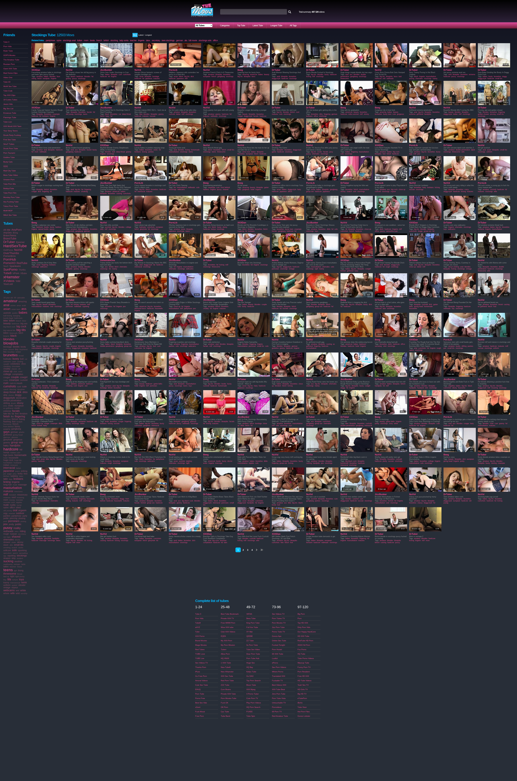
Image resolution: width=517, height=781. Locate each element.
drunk (13, 403)
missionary (22, 495)
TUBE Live (199, 658)
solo (14, 550)
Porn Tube (199, 694)
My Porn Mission (228, 645)
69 (15, 298)
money (12, 500)
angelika (451, 386)
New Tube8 (225, 667)
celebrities (15, 364)
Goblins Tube (9, 157)
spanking (22, 550)
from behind (8, 426)
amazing (22, 301)
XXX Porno (200, 636)
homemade (20, 455)
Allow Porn (225, 654)
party (24, 516)
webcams (9, 590)
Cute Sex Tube (201, 685)
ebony (20, 403)
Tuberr (223, 649)
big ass (23, 323)
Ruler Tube (8, 51)
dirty (5, 395)
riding (23, 531)
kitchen (6, 476)
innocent (14, 465)
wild (18, 593)
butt (22, 359)
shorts (17, 540)
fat (13, 413)
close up (7, 371)
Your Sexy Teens (10, 131)
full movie (193, 40)
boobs (16, 346)
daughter (21, 389)
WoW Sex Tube (10, 86)
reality (17, 528)
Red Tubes (200, 649)
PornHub (9, 259)
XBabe (23, 273)
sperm (15, 553)
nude (6, 505)
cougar (6, 377)
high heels (8, 455)
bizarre (6, 336)
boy (16, 349)
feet (17, 413)
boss (5, 349)
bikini (5, 333)
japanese (8, 470)
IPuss (197, 672)
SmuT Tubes (8, 144)
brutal (21, 356)
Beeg (15, 233)
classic (14, 369)
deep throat (9, 392)
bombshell (344, 463)
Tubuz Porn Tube (10, 206)
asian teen (15, 309)
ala (185, 40)
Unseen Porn (9, 179)
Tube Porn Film (9, 193)
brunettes (10, 355)
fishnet (15, 419)
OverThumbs (11, 253)
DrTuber (9, 242)
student (20, 558)
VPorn (16, 273)
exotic (17, 408)
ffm (12, 416)
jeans (17, 471)
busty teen (387, 114)
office (12, 507)
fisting (22, 419)
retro (17, 531)
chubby (6, 369)
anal (6, 305)
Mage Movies (201, 645)
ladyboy (14, 476)
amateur (10, 301)
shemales (8, 539)
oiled (18, 507)
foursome (7, 424)
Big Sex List (8, 108)
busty (16, 358)
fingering (20, 416)
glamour (6, 437)
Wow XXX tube (227, 627)
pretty (11, 524)
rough (6, 534)
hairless (206, 189)
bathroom (18, 318)
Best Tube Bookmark (230, 614)
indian (6, 465)
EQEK (223, 636)
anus (19, 305)
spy (4, 556)
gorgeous (17, 439)
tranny (6, 582)
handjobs (15, 445)
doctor (11, 395)
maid (15, 485)
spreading (23, 553)
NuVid (18, 250)
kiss (25, 473)
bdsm (12, 320)
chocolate (16, 366)
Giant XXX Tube (10, 69)
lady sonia (123, 40)
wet (17, 590)
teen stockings (168, 40)
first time (7, 419)
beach (18, 321)
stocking (114, 40)
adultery (74, 384)
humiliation (8, 463)
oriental (12, 513)
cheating (7, 366)
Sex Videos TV (201, 663)
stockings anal (69, 40)
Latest (141, 35)
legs (10, 479)
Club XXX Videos (228, 632)
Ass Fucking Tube (11, 202)
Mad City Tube (9, 171)
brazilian (11, 352)
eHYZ (197, 627)
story (391, 423)
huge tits (18, 460)
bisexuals (14, 333)
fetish (6, 416)
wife (12, 593)
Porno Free (200, 698)
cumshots (9, 386)
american (253, 74)
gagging (6, 429)
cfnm (23, 364)
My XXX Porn (226, 641)
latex (21, 476)
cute (24, 386)
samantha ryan (392, 231)
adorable (21, 298)
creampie (14, 380)
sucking (8, 561)
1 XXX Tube (226, 663)
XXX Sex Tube (227, 676)
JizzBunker (106, 70)
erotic (10, 406)
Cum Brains (226, 689)
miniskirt (12, 495)
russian (13, 534)
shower (6, 542)
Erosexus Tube (9, 113)
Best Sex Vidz (201, 703)
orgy (5, 513)
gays (6, 431)
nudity (13, 505)
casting (20, 361)
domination (21, 398)
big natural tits (9, 330)
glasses (14, 437)
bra (4, 352)
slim (11, 545)
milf (5, 494)
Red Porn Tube (227, 680)
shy (453, 308)
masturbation (12, 488)
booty (23, 347)
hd (21, 449)
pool (5, 521)
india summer (353, 114)
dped (473, 150)
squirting (11, 556)
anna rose (246, 152)
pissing (21, 518)
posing (23, 521)
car (26, 359)
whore (6, 593)
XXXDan (36, 70)
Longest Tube (276, 25)
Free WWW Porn (228, 623)
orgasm (22, 510)
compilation (17, 374)
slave (5, 545)
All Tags (293, 25)
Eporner (20, 242)
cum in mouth (16, 383)
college (7, 374)
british (18, 352)
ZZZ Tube (225, 685)
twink (24, 582)
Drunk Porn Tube (10, 148)
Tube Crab (7, 91)
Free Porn (199, 716)
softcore (7, 550)
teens (8, 570)
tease (19, 567)
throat (19, 574)
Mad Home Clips (10, 73)
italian (18, 468)
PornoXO (9, 263)
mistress (7, 497)
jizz (4, 474)
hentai (6, 452)
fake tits (7, 413)
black (13, 335)
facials (16, 410)
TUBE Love (200, 654)
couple (15, 377)
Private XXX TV (227, 618)
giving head (18, 435)
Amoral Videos (201, 680)
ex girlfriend (8, 408)
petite (6, 518)
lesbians (18, 478)
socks (20, 547)
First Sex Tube (9, 140)
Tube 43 (6, 82)
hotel (5, 458)
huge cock (8, 460)
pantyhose (16, 516)
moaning (20, 497)
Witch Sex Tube (10, 215)
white (23, 590)
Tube (197, 632)
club (15, 371)
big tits (21, 330)
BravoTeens (9, 235)
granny (6, 442)
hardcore (10, 449)
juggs (9, 474)
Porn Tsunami (9, 153)
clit (19, 369)
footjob (19, 422)
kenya (213, 229)
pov (5, 524)
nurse (19, 505)
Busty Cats (8, 162)
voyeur (14, 587)
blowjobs (10, 343)
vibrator (21, 585)
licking (7, 481)
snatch (14, 547)
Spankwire (15, 266)
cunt (19, 386)
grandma (275, 348)
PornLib (173, 70)
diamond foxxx (140, 308)
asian (6, 309)
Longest (148, 35)
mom (5, 500)
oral (15, 510)
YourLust (8, 284)
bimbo (111, 267)
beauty (7, 323)
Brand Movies (201, 641)
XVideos (8, 281)
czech (5, 389)
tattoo (6, 566)
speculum (7, 553)
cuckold (23, 380)
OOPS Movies (9, 55)
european (19, 406)
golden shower (483, 114)
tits (9, 579)
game (274, 152)
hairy (6, 445)
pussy (7, 528)
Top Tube (241, 25)
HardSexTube (15, 246)
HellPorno (8, 250)
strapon (7, 558)
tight (12, 576)
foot (13, 421)
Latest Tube (258, 25)
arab (24, 305)
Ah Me (6, 230)
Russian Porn (9, 64)
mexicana (18, 491)
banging (16, 316)
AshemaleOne (107, 260)
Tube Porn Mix (9, 184)
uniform (7, 585)
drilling (6, 403)
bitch (21, 333)
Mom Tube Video (10, 175)
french (15, 424)
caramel (355, 499)
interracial (9, 467)
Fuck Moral (200, 712)
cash (14, 361)
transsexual (15, 583)
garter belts (157, 384)
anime (13, 305)
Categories (225, 25)
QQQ (5, 166)
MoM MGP (8, 211)
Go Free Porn (201, 676)
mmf (14, 497)
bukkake (7, 359)
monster (19, 500)
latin (5, 479)
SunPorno (10, 269)
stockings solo (205, 40)
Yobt (17, 281)
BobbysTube (8, 188)
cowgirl (23, 377)
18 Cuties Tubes (10, 100)
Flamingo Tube (9, 117)
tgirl (15, 570)
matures (8, 491)
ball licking (7, 316)
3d (346, 229)
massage (22, 485)
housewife (13, 458)
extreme (7, 411)
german (14, 432)
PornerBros (9, 256)
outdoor (20, 513)
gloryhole (7, 439)
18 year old (8, 298)
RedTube (22, 263)
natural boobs (43, 229)
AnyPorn (16, 229)
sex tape (7, 537)
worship (24, 593)
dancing (12, 389)
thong (20, 570)
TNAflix (22, 270)
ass (23, 309)
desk (381, 229)
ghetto (21, 432)
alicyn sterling (453, 267)
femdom (23, 413)
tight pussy (20, 576)
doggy (18, 395)
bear (24, 321)
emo (5, 406)
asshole (7, 313)
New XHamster (227, 672)
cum (5, 383)
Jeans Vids (8, 104)
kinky (20, 473)
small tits (18, 544)
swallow (18, 561)
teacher (13, 567)
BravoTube (9, 238)
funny (17, 426)
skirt (385, 346)
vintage (6, 587)
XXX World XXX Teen (12, 126)
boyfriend (23, 349)
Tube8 (7, 273)
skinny (20, 542)
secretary (22, 534)
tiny (4, 580)
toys (21, 579)
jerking (24, 471)
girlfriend (7, 435)
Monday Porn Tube (11, 197)
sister (13, 542)
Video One (7, 77)
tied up (6, 576)
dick (19, 392)
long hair (7, 485)
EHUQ (198, 689)
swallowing (8, 564)
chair (492, 423)
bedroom (15, 324)
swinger (17, 564)
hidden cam (15, 452)
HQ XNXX (225, 658)
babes (23, 312)
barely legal (8, 318)
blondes (8, 339)
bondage (7, 347)
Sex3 (5, 266)
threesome (9, 573)
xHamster (11, 277)
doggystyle (9, 397)
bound (11, 349)
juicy (15, 474)
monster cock (9, 502)
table (23, 564)
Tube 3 (6, 42)
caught (6, 364)
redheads (8, 531)
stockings (22, 555)
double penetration (12, 400)
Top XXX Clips (9, 95)
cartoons (7, 361)
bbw (5, 320)
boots (92, 40)
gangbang (16, 429)
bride (107, 421)
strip (14, 558)
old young (7, 510)
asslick (15, 313)
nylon (6, 507)
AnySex (7, 232)
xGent (197, 707)
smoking (7, 547)
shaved (16, 536)
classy (68, 348)
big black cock (9, 327)
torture (15, 580)
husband (17, 463)
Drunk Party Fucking (12, 135)
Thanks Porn (200, 667)
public (18, 524)
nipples (19, 502)
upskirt (14, 585)
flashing (7, 421)
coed (20, 371)
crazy (5, 380)
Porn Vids (7, 46)
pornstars (13, 521)
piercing (13, 518)
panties (6, 516)
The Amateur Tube (11, 60)
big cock (21, 326)
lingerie (16, 482)
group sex (17, 442)
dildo (25, 392)
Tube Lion (7, 122)
